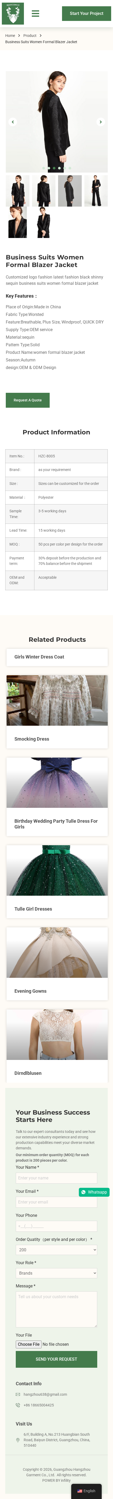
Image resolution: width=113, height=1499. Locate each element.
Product (30, 35)
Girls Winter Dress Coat (39, 657)
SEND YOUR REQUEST (56, 1359)
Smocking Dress (31, 739)
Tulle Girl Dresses (33, 909)
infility (66, 1480)
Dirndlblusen (28, 1073)
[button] (35, 13)
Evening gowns (30, 991)
